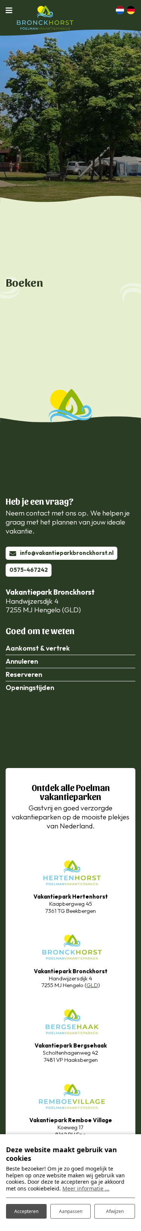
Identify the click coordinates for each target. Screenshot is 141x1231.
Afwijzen (115, 1211)
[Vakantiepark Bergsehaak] (70, 1020)
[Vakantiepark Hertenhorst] (70, 871)
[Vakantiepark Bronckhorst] (70, 946)
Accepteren (26, 1211)
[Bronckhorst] (45, 18)
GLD (92, 985)
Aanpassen (70, 1211)
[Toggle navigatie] (11, 10)
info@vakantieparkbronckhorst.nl (67, 552)
